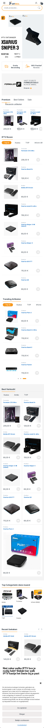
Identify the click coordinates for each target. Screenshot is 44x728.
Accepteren (22, 708)
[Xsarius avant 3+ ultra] (11, 210)
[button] (40, 683)
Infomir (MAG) (35, 602)
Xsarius (32, 110)
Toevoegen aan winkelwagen (35, 160)
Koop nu (5, 54)
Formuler (6, 110)
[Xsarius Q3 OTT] (11, 266)
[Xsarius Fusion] (12, 368)
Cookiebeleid (21, 725)
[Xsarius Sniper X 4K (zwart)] (11, 229)
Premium (6, 100)
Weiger (22, 714)
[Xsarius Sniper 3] (11, 247)
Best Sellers (19, 100)
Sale (29, 100)
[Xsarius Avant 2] (12, 351)
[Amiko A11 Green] (11, 192)
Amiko (23, 185)
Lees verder (40, 129)
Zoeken (39, 7)
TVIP (27, 143)
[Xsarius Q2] (11, 284)
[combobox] (19, 7)
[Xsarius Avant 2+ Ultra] (12, 333)
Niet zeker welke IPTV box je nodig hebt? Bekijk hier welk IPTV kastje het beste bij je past (21, 671)
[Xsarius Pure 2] (12, 316)
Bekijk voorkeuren (22, 720)
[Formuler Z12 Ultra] (11, 155)
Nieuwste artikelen (13, 104)
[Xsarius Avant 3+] (11, 173)
